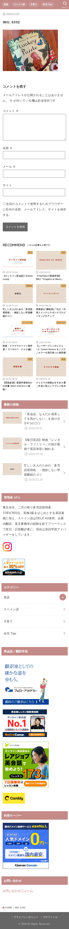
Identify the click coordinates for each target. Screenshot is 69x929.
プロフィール (50, 917)
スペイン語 (19, 4)
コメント (11, 110)
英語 (6, 4)
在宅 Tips (47, 4)
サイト (7, 185)
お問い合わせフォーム (18, 890)
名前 (8, 148)
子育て (34, 4)
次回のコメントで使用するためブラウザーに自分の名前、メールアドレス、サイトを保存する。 (34, 209)
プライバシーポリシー (26, 917)
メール (9, 166)
